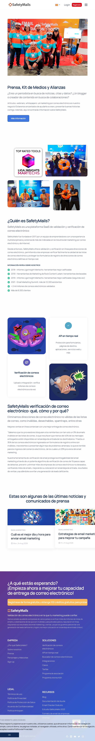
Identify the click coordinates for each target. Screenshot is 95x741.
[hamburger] (86, 5)
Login (67, 4)
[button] (57, 5)
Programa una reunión (52, 677)
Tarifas (45, 669)
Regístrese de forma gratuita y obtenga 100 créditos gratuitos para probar (47, 602)
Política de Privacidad (17, 698)
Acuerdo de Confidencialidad (20, 706)
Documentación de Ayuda (53, 701)
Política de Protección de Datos (21, 702)
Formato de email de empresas (56, 713)
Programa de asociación (52, 673)
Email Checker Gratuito (52, 705)
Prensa (11, 653)
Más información (18, 118)
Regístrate (77, 5)
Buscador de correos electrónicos (57, 656)
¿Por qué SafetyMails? (17, 645)
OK (9, 735)
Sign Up (11, 661)
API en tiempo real (50, 652)
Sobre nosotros (14, 649)
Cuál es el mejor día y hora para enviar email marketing (30, 536)
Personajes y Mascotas (18, 657)
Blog (44, 697)
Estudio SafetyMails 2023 (53, 709)
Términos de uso (15, 694)
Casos (45, 665)
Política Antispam (15, 710)
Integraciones (48, 661)
